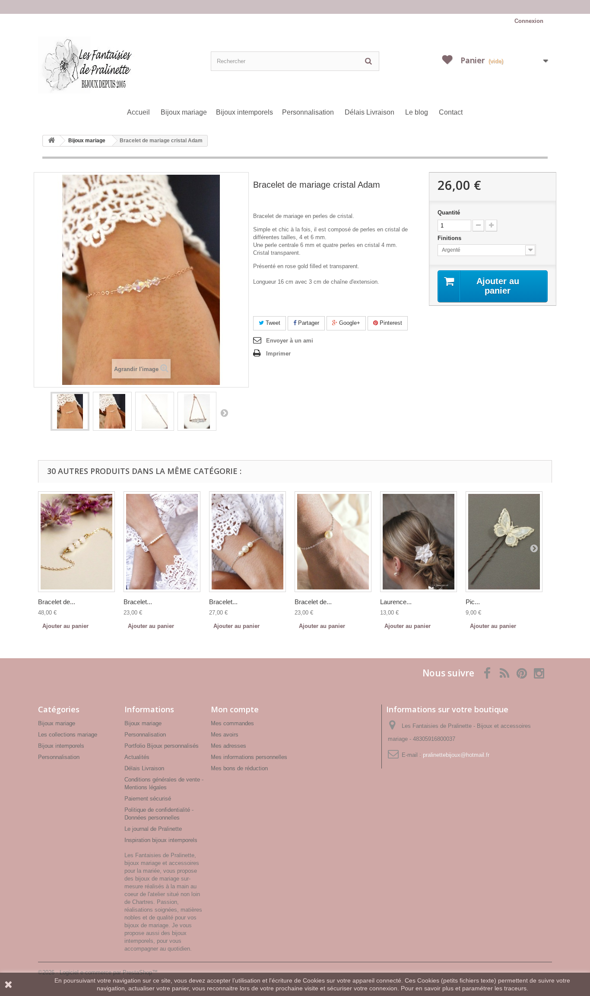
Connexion (528, 21)
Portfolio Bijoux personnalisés (161, 746)
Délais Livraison (369, 112)
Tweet (272, 323)
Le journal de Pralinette (153, 829)
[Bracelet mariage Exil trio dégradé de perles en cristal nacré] (247, 541)
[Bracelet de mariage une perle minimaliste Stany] (333, 541)
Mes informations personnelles (249, 757)
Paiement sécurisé (147, 798)
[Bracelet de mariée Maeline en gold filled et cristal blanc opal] (76, 541)
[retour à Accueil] (51, 140)
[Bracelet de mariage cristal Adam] (70, 411)
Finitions (450, 238)
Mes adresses (228, 746)
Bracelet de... (56, 601)
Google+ (348, 323)
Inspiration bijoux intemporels (160, 840)
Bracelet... (138, 601)
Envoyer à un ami (289, 340)
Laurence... (396, 601)
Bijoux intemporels (244, 112)
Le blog (416, 112)
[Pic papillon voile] (504, 541)
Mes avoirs (224, 734)
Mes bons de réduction (239, 768)
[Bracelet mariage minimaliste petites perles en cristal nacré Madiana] (162, 541)
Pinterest (390, 323)
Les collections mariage (67, 734)
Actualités (136, 757)
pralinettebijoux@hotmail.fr (456, 755)
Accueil (138, 112)
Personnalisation (308, 112)
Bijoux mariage (184, 112)
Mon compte (235, 709)
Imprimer (278, 353)
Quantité (449, 212)
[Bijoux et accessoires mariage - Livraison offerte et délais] (295, 7)
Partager (307, 323)
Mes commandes (232, 723)
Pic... (473, 601)
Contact (451, 112)
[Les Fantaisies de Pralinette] (122, 64)
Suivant (224, 412)
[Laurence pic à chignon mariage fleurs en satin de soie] (418, 541)
